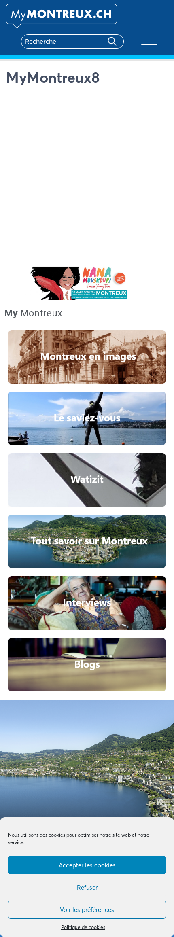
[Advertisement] (87, 177)
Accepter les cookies (87, 865)
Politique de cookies (83, 927)
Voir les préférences (87, 910)
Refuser (87, 887)
